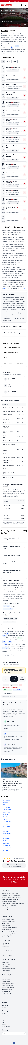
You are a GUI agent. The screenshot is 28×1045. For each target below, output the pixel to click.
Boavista (5, 802)
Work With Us (5, 1005)
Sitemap (4, 1024)
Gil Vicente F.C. (7, 826)
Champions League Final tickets (9, 927)
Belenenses (6, 800)
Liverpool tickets (6, 964)
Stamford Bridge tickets (7, 955)
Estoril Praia (6, 812)
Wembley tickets (6, 948)
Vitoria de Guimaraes (9, 848)
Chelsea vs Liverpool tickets (9, 905)
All (3, 61)
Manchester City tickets (7, 975)
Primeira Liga (13, 13)
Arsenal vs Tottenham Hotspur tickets (11, 899)
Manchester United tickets (8, 968)
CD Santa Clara (7, 809)
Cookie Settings (6, 1026)
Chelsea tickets (5, 966)
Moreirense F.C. (7, 829)
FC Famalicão (7, 821)
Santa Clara (6, 843)
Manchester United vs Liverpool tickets (11, 897)
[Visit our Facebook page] (14, 1043)
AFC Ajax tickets (6, 979)
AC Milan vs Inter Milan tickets (9, 901)
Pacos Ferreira (7, 833)
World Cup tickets (6, 925)
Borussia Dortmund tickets (8, 987)
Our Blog (4, 1007)
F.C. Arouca (6, 814)
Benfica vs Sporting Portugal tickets (13, 363)
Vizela (4, 853)
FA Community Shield (7, 938)
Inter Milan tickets (6, 991)
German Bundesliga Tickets (8, 933)
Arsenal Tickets (5, 962)
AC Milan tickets (6, 977)
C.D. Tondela (6, 805)
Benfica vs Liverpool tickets (11, 357)
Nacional (5, 831)
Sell (3, 1020)
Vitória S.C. (6, 850)
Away (14, 61)
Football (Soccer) (5, 13)
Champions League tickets (8, 921)
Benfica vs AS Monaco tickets (12, 347)
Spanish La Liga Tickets (7, 936)
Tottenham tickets (6, 970)
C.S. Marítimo (6, 807)
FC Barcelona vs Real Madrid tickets (11, 895)
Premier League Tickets (8, 919)
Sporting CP (6, 845)
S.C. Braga (6, 838)
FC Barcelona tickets (7, 989)
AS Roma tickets (6, 981)
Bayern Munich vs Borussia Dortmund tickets (13, 903)
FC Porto (5, 824)
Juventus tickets (6, 995)
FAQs (3, 1022)
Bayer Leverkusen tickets (8, 983)
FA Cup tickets (5, 923)
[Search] (21, 5)
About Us (4, 1013)
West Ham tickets (6, 998)
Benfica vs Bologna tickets (11, 352)
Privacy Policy (5, 1016)
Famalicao (6, 817)
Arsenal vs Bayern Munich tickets (10, 907)
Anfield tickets (5, 946)
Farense (5, 819)
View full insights (14, 693)
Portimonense (7, 836)
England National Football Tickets (10, 893)
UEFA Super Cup (6, 940)
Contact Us (4, 1018)
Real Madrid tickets (6, 993)
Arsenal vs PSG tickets (7, 910)
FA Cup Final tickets (6, 929)
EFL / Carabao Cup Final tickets (9, 931)
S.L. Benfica (6, 841)
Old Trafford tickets (6, 953)
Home (8, 61)
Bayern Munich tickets (7, 985)
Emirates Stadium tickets (8, 951)
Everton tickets (5, 972)
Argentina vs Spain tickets (8, 912)
